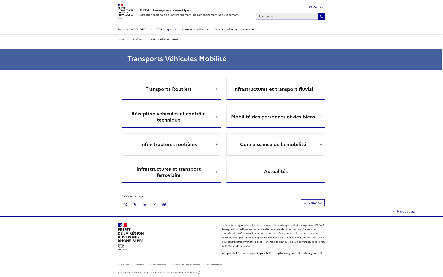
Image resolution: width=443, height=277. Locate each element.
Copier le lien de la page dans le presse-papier (164, 204)
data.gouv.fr (311, 253)
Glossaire (139, 264)
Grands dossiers (224, 29)
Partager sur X (135, 204)
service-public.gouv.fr (255, 253)
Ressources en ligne (193, 29)
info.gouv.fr (228, 253)
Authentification (214, 264)
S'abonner (315, 203)
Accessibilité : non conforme (186, 264)
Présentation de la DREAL (133, 29)
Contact (318, 7)
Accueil (121, 38)
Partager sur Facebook (125, 204)
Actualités (249, 29)
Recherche (321, 16)
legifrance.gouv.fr (286, 253)
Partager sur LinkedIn (144, 204)
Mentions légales (158, 264)
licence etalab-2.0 (188, 272)
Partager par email (154, 204)
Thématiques (165, 29)
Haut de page (405, 211)
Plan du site (123, 264)
